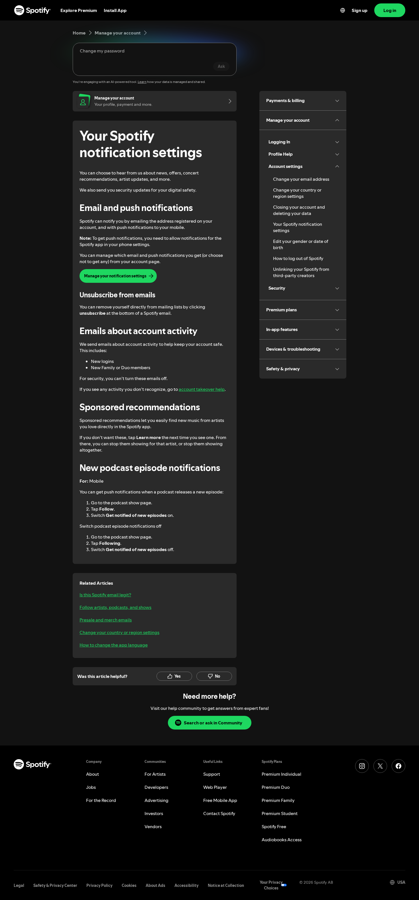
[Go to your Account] (228, 101)
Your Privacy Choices (271, 885)
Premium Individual (281, 774)
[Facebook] (398, 766)
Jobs (91, 787)
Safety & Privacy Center (55, 885)
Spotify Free (274, 826)
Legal (19, 885)
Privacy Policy (99, 885)
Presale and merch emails (106, 620)
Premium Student (280, 813)
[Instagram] (362, 766)
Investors (154, 813)
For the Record (101, 800)
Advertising (156, 800)
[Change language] (342, 10)
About (92, 774)
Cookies (129, 885)
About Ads (155, 885)
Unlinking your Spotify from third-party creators (301, 272)
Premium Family (278, 800)
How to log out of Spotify (298, 258)
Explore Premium (78, 10)
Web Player (215, 787)
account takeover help (202, 389)
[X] (380, 766)
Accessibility (186, 885)
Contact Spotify (219, 813)
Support (211, 774)
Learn (142, 81)
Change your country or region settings (119, 632)
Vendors (153, 826)
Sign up (359, 10)
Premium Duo (276, 787)
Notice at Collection (226, 885)
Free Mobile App (220, 800)
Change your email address (301, 179)
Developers (156, 787)
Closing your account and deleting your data (299, 210)
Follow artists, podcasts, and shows (115, 607)
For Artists (155, 774)
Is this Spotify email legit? (105, 595)
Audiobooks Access (282, 839)
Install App (115, 10)
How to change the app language (114, 645)
